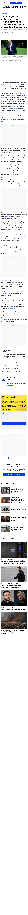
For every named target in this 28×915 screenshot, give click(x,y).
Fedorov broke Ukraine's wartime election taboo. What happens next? (13, 608)
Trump (20, 183)
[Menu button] (26, 2)
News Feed (4, 13)
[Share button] (25, 32)
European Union (6, 293)
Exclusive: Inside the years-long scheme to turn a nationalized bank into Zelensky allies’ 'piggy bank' (13, 561)
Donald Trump (17, 365)
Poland (4, 365)
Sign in (19, 478)
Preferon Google (8, 32)
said (2, 121)
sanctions (18, 159)
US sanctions (14, 368)
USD (23, 413)
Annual (15, 413)
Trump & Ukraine (17, 371)
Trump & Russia (6, 371)
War (3, 363)
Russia (9, 365)
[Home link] (14, 7)
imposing (4, 319)
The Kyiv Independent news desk (12, 37)
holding (10, 306)
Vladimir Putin (15, 108)
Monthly (7, 413)
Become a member (14, 474)
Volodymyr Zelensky (13, 291)
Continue (14, 423)
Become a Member (16, 2)
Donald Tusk (13, 280)
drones (22, 235)
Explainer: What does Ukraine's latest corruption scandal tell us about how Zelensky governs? (12, 585)
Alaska (13, 308)
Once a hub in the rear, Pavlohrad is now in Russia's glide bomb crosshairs (13, 631)
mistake (7, 216)
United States (16, 363)
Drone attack (5, 368)
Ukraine (8, 95)
